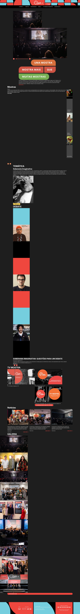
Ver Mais (15, 363)
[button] (16, 58)
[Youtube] (62, 607)
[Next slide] (30, 59)
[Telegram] (64, 607)
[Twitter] (65, 607)
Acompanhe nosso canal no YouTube (44, 405)
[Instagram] (58, 607)
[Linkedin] (69, 607)
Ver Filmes (9, 93)
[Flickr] (67, 607)
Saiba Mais (21, 84)
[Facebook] (60, 607)
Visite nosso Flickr (13, 593)
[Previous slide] (14, 59)
